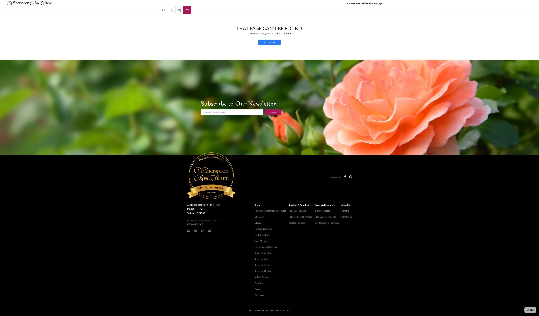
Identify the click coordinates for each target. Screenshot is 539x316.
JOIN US (273, 112)
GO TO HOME (269, 42)
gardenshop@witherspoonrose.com (204, 220)
